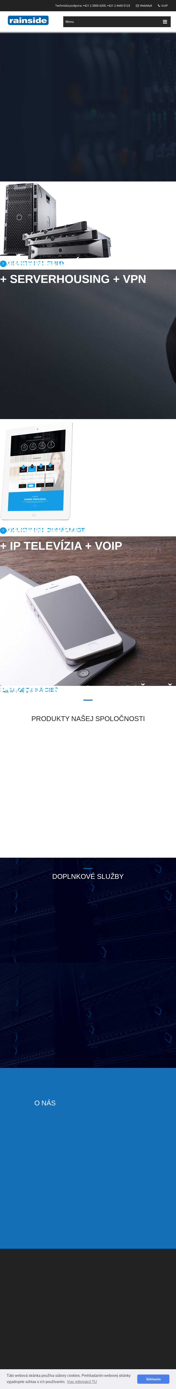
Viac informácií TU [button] (82, 1382)
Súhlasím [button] (153, 1379)
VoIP (164, 5)
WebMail (146, 5)
